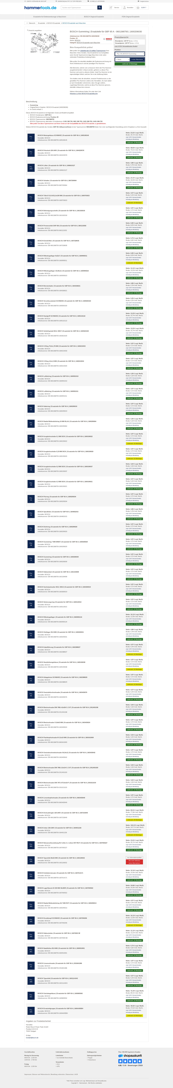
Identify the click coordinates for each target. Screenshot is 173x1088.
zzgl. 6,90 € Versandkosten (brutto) (126, 46)
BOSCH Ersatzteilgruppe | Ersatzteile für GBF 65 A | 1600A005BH (60, 1008)
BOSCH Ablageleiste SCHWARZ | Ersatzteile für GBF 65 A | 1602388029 (62, 677)
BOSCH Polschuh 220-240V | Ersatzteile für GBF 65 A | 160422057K (61, 150)
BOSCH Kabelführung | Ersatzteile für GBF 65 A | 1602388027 (59, 647)
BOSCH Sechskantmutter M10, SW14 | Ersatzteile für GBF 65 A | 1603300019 (64, 587)
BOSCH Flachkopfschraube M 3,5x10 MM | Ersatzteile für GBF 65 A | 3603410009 (66, 737)
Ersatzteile (41, 23)
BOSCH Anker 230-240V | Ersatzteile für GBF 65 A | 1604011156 (59, 828)
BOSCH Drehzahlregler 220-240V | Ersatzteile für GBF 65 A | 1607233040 (63, 813)
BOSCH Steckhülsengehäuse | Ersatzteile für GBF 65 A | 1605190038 (61, 662)
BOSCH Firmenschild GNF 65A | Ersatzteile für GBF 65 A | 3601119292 (62, 226)
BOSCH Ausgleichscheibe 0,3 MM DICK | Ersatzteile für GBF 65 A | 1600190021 (65, 481)
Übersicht (31, 23)
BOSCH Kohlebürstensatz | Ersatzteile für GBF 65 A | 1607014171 (60, 873)
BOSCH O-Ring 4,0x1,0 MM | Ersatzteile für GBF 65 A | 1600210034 (61, 361)
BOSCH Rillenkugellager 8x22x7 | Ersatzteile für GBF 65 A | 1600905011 (62, 256)
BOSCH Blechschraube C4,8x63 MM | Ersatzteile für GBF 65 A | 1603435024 (64, 722)
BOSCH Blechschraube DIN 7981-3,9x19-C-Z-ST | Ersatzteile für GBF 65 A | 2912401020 (68, 767)
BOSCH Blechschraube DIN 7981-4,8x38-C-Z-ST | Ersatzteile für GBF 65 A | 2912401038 (68, 707)
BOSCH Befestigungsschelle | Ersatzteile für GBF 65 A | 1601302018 (61, 210)
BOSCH (77, 40)
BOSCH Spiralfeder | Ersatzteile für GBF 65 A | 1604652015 (58, 512)
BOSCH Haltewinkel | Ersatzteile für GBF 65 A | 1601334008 (58, 572)
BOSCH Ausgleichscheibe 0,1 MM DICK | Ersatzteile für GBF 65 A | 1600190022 (65, 436)
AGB (76, 1074)
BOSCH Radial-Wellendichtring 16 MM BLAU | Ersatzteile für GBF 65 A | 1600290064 (67, 421)
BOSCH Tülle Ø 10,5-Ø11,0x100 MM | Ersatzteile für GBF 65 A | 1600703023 (64, 195)
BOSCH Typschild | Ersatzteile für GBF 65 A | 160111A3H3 (58, 978)
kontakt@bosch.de (32, 1038)
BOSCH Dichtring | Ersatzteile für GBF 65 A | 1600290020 (57, 527)
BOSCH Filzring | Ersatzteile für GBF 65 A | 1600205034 (57, 496)
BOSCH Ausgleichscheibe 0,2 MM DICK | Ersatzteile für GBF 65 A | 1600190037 (65, 466)
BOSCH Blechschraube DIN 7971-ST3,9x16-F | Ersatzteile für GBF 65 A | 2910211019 (67, 783)
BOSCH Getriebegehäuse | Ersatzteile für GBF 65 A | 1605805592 (60, 993)
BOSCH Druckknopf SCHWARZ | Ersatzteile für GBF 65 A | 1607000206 (62, 918)
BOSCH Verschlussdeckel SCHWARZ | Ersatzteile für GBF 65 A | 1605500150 (64, 301)
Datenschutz (69, 1074)
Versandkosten (102, 1081)
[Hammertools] (41, 8)
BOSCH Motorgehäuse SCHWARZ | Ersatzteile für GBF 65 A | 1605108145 (63, 135)
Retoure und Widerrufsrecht (41, 1074)
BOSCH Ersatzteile (53, 23)
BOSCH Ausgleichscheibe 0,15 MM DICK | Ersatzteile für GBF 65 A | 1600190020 (65, 451)
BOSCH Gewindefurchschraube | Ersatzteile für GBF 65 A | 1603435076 (62, 692)
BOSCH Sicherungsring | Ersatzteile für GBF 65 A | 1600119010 (59, 602)
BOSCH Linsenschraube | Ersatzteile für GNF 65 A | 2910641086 (60, 963)
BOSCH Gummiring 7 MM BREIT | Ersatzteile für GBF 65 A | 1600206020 (63, 542)
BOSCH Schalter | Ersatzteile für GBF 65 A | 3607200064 (57, 180)
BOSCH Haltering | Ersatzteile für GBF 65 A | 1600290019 (57, 406)
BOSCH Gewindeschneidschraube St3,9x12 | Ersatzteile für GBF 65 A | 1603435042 (66, 752)
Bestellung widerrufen (58, 1074)
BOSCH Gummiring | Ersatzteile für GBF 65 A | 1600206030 (58, 557)
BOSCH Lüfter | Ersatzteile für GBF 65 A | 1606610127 (56, 165)
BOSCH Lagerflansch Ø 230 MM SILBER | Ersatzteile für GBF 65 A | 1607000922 (65, 888)
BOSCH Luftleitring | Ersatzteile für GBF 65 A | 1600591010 (58, 376)
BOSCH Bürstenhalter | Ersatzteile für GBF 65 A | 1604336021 (59, 286)
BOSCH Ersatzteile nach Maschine (74, 23)
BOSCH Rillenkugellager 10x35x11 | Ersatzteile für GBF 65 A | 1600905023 (63, 271)
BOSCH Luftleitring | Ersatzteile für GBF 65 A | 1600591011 (58, 391)
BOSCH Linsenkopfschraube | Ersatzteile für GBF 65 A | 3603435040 (61, 798)
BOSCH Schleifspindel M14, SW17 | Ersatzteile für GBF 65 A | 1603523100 (63, 331)
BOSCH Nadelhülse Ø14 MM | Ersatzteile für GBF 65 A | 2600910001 (61, 948)
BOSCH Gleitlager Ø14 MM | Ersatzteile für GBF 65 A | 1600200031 (61, 632)
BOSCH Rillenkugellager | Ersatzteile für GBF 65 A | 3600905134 (60, 617)
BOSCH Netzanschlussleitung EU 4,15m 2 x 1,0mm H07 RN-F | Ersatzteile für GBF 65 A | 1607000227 (72, 843)
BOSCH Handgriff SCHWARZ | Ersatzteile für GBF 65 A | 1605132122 (61, 316)
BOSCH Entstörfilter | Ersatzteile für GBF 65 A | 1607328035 (58, 241)
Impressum (27, 1074)
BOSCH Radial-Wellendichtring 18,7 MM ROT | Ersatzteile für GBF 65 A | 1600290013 (67, 903)
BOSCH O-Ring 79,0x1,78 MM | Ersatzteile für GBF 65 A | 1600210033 (61, 346)
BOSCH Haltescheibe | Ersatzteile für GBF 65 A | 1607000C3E (59, 933)
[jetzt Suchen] (100, 8)
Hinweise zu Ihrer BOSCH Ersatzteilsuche (84, 93)
